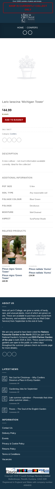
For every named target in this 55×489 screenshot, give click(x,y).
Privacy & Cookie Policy (13, 443)
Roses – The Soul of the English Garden (27, 409)
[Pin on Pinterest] (19, 140)
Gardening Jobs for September (23, 389)
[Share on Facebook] (9, 140)
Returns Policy (9, 449)
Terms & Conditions (11, 454)
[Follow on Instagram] (9, 354)
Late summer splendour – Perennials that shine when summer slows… (30, 398)
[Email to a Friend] (14, 140)
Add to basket (14, 120)
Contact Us (7, 428)
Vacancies (7, 459)
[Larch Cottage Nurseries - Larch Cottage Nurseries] (28, 18)
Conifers (32, 27)
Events (5, 438)
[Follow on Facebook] (4, 354)
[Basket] (51, 18)
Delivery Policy (9, 433)
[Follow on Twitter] (14, 354)
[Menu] (3, 18)
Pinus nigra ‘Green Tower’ (12, 270)
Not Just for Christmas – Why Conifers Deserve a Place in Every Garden (27, 378)
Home (20, 27)
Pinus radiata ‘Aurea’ (40, 269)
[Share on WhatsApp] (4, 140)
